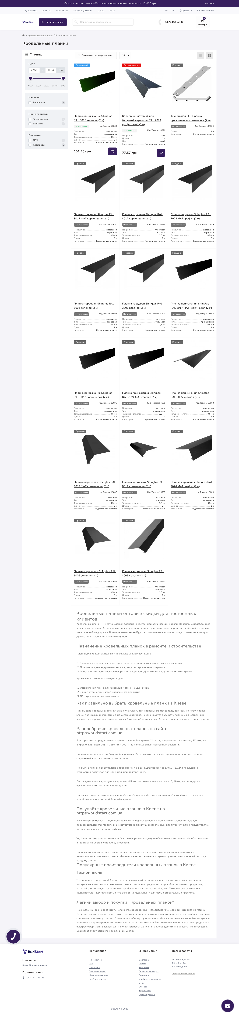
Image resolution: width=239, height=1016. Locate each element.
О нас (101, 10)
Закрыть (209, 3)
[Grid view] (209, 55)
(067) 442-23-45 (174, 22)
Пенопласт (94, 967)
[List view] (200, 55)
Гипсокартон (95, 959)
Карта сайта (145, 990)
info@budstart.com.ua (183, 973)
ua (173, 10)
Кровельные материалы (40, 35)
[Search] (76, 22)
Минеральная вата (98, 975)
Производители (82, 10)
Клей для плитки (97, 979)
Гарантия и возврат (149, 971)
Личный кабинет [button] (205, 10)
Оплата (46, 10)
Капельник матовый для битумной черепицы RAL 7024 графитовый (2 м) (141, 120)
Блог (112, 10)
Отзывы (143, 986)
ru (166, 10)
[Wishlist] (114, 66)
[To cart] (112, 151)
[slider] (30, 78)
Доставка (31, 10)
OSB (91, 963)
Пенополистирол (97, 971)
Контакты (62, 10)
